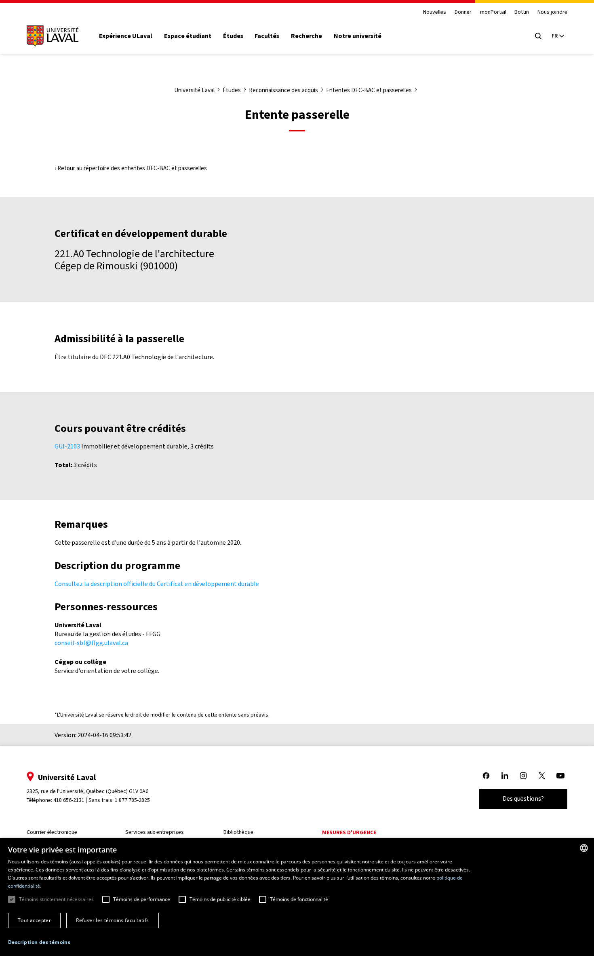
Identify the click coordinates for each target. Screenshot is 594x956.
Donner (463, 12)
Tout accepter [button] (34, 920)
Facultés (267, 36)
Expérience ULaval (125, 36)
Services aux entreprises (154, 832)
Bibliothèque (238, 832)
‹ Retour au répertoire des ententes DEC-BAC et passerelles (131, 168)
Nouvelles (434, 12)
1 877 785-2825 (132, 800)
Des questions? (523, 798)
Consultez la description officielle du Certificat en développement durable (157, 584)
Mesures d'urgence (349, 832)
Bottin (521, 12)
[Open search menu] (538, 36)
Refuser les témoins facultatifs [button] (112, 920)
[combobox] (584, 848)
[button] (39, 942)
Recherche (306, 36)
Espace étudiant (187, 36)
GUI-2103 (67, 446)
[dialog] (297, 897)
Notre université (357, 36)
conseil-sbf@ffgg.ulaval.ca (91, 643)
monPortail (493, 12)
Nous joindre (552, 12)
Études (233, 36)
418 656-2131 (68, 800)
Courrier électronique (52, 832)
